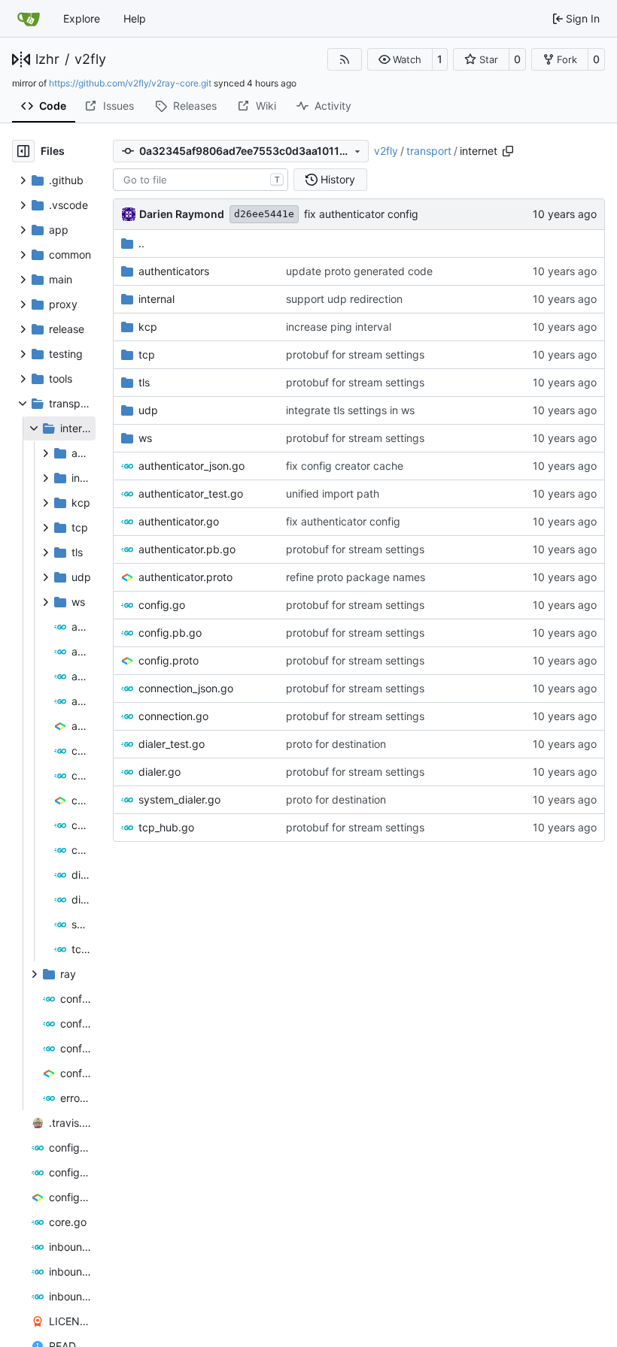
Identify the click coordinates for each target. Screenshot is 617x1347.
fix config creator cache (344, 465)
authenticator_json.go (191, 465)
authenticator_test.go (190, 493)
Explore (81, 18)
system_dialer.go (179, 799)
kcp (147, 326)
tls (144, 382)
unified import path (332, 493)
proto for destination (336, 743)
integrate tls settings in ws (350, 410)
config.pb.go (170, 632)
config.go (161, 604)
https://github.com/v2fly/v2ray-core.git (130, 83)
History (338, 179)
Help (134, 18)
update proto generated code (359, 271)
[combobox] (200, 179)
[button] (400, 59)
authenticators (173, 271)
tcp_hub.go (166, 827)
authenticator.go (178, 521)
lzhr (47, 59)
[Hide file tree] (23, 151)
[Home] (29, 18)
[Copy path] (508, 151)
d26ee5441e (264, 213)
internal (156, 298)
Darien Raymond (181, 213)
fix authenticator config (361, 213)
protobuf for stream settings (355, 354)
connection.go (173, 716)
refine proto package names (355, 577)
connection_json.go (185, 688)
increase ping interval (338, 326)
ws (145, 437)
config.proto (168, 660)
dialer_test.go (171, 743)
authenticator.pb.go (187, 549)
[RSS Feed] (344, 59)
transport (428, 150)
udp (148, 410)
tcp (146, 354)
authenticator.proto (185, 577)
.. (141, 243)
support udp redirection (344, 298)
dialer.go (159, 771)
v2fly (90, 59)
